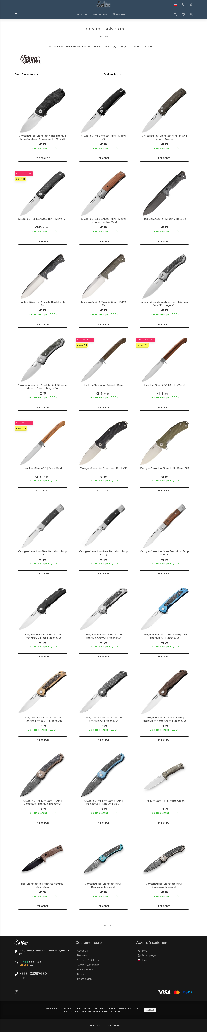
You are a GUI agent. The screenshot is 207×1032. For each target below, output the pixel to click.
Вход (144, 950)
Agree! (150, 1010)
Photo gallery (84, 979)
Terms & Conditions (88, 964)
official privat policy (129, 1008)
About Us (82, 950)
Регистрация (148, 955)
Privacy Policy (85, 969)
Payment (82, 955)
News (80, 974)
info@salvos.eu (26, 978)
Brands (120, 14)
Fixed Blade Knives (26, 74)
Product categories (93, 14)
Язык (144, 960)
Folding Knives (112, 74)
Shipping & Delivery (88, 960)
